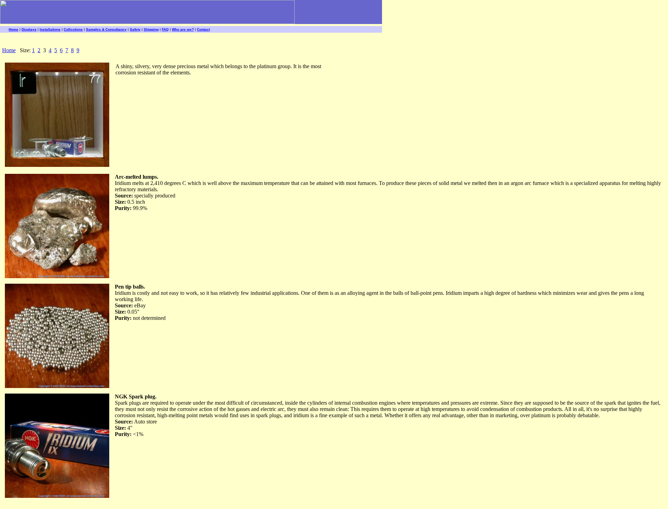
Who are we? (183, 29)
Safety (135, 29)
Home (13, 29)
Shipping (151, 29)
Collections (73, 29)
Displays (29, 29)
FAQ (165, 29)
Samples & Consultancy (106, 29)
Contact (203, 29)
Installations (50, 29)
